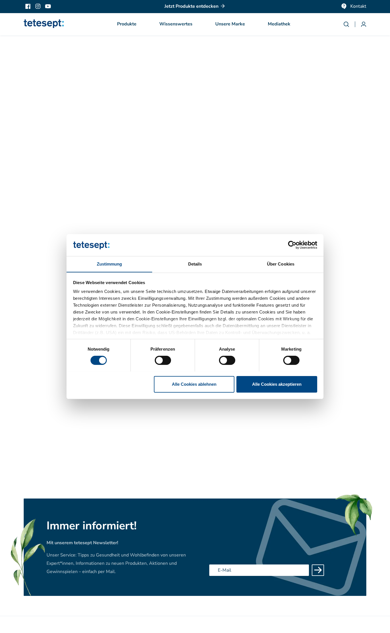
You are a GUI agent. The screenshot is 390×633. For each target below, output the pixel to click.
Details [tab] (195, 263)
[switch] (163, 360)
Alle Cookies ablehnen (194, 383)
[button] (126, 24)
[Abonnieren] (318, 570)
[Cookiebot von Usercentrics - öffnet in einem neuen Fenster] (292, 245)
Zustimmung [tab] (109, 263)
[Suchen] (349, 24)
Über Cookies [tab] (280, 263)
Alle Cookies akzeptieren (276, 383)
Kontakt (358, 6)
